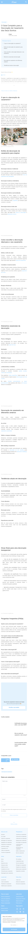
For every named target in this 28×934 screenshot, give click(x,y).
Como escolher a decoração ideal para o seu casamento (14, 53)
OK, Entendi (14, 929)
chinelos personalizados (14, 381)
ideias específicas (13, 375)
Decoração (4, 22)
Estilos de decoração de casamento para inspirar (13, 48)
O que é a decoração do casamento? (12, 43)
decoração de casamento (7, 771)
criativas (3, 372)
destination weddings (22, 451)
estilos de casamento (21, 260)
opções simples (23, 371)
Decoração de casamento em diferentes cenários (13, 61)
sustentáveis (9, 372)
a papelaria (15, 200)
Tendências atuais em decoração (11, 65)
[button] (2, 2)
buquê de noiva (12, 344)
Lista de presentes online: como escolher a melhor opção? (21, 744)
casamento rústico (12, 214)
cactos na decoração (21, 212)
